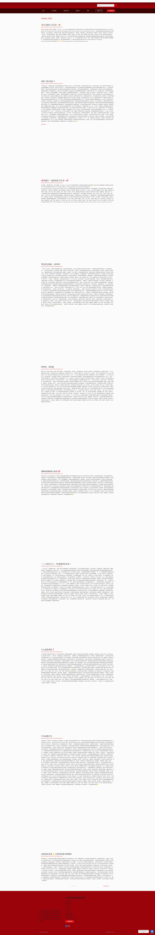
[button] (111, 11)
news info (52, 27)
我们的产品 (66, 10)
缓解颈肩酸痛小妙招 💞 (50, 471)
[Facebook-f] (66, 926)
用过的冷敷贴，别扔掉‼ (50, 264)
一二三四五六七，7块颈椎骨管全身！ (56, 564)
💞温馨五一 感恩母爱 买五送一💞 (54, 180)
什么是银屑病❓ (47, 649)
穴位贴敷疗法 (46, 736)
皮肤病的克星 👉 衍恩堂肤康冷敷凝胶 (56, 854)
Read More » (44, 124)
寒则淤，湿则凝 (47, 367)
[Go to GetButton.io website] (152, 933)
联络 (88, 10)
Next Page (106, 886)
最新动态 (78, 10)
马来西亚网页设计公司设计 (110, 932)
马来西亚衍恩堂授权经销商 (43, 932)
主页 (43, 10)
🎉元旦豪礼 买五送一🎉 (51, 25)
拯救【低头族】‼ (48, 81)
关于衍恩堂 (54, 10)
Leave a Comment (45, 27)
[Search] (115, 5)
